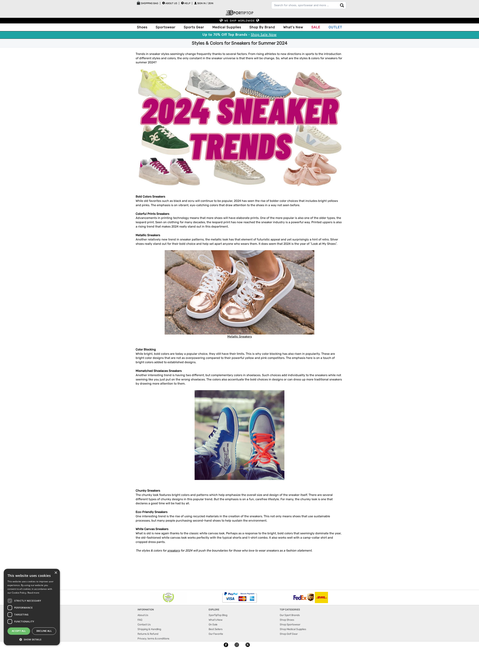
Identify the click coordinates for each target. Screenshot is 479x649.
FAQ (140, 619)
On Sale (213, 624)
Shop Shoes (287, 619)
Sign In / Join (205, 3)
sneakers (173, 550)
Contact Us (144, 624)
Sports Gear (194, 27)
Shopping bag (149, 3)
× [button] (55, 572)
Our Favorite (216, 634)
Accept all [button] (19, 631)
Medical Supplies (226, 27)
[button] (31, 639)
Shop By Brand (262, 27)
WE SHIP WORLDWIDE (239, 20)
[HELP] (182, 3)
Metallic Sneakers (239, 336)
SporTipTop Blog (218, 615)
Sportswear (166, 27)
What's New (293, 27)
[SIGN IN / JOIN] (195, 3)
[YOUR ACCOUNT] (163, 3)
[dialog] (32, 607)
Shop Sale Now (264, 35)
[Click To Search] (342, 5)
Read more (33, 592)
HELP (187, 3)
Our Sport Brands (290, 615)
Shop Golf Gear (289, 634)
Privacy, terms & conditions (153, 638)
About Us (171, 3)
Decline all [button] (44, 631)
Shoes (142, 27)
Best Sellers (215, 629)
